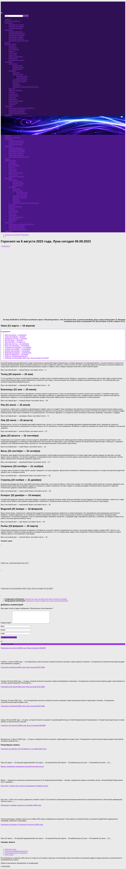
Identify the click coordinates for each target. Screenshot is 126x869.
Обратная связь (10, 849)
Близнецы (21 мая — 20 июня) (16, 338)
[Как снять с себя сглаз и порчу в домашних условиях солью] (5, 796)
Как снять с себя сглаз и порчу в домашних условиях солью (24, 786)
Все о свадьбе (14, 49)
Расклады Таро (18, 67)
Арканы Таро (17, 69)
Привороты (17, 85)
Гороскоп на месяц (15, 28)
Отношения (13, 48)
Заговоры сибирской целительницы (26, 87)
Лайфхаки (8, 115)
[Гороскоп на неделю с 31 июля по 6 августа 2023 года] (5, 835)
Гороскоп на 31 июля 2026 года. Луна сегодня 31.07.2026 (23, 687)
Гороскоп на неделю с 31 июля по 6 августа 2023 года (22, 824)
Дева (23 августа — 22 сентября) (17, 344)
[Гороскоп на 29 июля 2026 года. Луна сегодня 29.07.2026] (5, 716)
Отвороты (16, 72)
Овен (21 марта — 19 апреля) (15, 335)
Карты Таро (13, 64)
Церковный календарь (17, 33)
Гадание (12, 92)
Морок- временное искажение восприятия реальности (22, 766)
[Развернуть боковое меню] (1, 641)
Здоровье (12, 46)
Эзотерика (8, 62)
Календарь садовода (16, 39)
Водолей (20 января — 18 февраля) (18, 353)
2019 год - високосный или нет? (16, 356)
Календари (9, 30)
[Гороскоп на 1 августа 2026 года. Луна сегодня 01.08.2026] (5, 658)
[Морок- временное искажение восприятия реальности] (5, 777)
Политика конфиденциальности (16, 851)
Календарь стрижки (16, 37)
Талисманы (13, 99)
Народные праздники (16, 111)
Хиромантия (13, 103)
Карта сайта (9, 854)
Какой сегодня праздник (17, 113)
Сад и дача (13, 53)
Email (3, 630)
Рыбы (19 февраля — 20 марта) (16, 354)
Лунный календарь (15, 32)
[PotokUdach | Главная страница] (22, 9)
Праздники (9, 106)
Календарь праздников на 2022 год (21, 108)
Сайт (2, 633)
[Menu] (1, 846)
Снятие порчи (22, 78)
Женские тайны (10, 44)
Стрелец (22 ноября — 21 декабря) (17, 349)
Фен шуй (12, 88)
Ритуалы (16, 83)
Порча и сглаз (18, 74)
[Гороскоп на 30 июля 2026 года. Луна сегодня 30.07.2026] (5, 678)
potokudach (6, 246)
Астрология (13, 94)
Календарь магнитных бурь (19, 41)
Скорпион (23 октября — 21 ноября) (18, 347)
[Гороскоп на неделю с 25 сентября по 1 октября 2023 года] (5, 759)
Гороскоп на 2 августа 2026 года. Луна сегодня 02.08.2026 (23, 725)
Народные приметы (16, 101)
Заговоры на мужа (19, 81)
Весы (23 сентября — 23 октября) (17, 345)
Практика (12, 104)
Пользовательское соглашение (16, 853)
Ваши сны (12, 97)
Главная (8, 19)
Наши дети (13, 55)
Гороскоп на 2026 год (12, 21)
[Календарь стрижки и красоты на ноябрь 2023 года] (5, 815)
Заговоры (12, 71)
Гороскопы (9, 23)
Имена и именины (15, 90)
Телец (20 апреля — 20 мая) (15, 337)
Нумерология (14, 96)
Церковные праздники (17, 110)
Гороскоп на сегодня (16, 25)
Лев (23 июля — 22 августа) (15, 342)
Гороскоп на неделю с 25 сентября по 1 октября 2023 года (23, 749)
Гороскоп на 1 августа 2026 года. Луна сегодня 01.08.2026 (23, 648)
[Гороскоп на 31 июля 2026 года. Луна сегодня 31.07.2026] (5, 697)
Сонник (7, 42)
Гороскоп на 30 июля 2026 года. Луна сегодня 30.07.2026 (23, 667)
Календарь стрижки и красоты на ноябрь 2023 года (21, 805)
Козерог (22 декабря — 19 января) (17, 351)
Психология (13, 58)
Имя (2, 626)
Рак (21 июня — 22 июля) (14, 340)
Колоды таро (17, 65)
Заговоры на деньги (20, 80)
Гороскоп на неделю (16, 26)
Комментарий (6, 623)
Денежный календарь (17, 35)
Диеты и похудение (16, 56)
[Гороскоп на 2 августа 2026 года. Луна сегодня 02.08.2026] (5, 736)
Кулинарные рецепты (16, 60)
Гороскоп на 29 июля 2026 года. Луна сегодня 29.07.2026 (23, 706)
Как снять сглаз (22, 76)
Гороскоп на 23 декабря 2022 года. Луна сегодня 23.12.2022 (27, 358)
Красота (12, 51)
